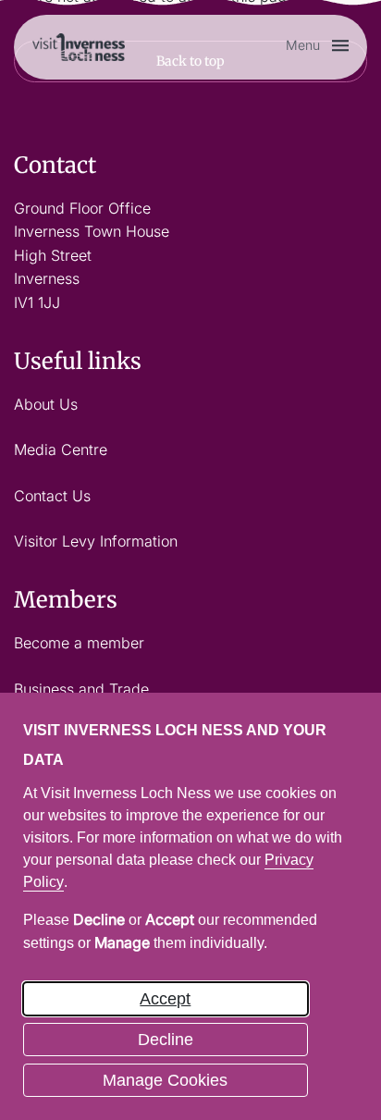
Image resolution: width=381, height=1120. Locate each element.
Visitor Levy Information (96, 541)
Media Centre (60, 449)
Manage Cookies (165, 1080)
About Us (46, 404)
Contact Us (52, 495)
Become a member (79, 643)
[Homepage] (78, 45)
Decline (165, 1039)
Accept (165, 999)
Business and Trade (81, 689)
